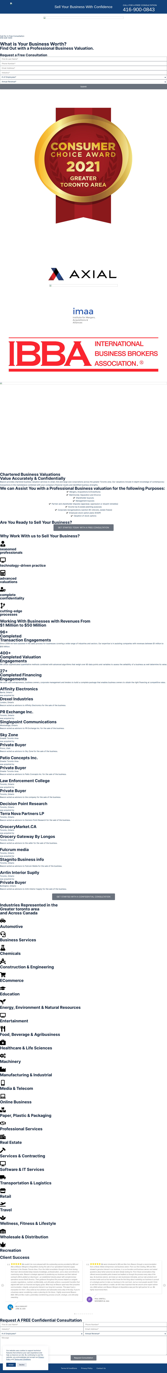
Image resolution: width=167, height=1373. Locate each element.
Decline (21, 1365)
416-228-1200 (6, 38)
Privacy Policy (86, 1368)
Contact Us (101, 1368)
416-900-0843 (139, 9)
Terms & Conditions (69, 1368)
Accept (11, 1365)
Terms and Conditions (22, 1359)
